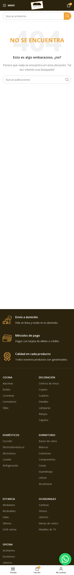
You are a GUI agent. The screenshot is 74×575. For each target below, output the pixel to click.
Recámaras (45, 484)
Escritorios (9, 556)
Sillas (5, 408)
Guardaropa (46, 471)
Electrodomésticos (13, 447)
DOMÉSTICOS (11, 435)
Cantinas (44, 505)
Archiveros (9, 550)
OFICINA (8, 544)
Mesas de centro (48, 523)
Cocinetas (8, 395)
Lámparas (44, 408)
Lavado (7, 459)
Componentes (47, 459)
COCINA (7, 377)
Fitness (43, 511)
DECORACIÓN (47, 377)
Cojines (43, 389)
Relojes (43, 414)
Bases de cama (48, 441)
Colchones (45, 453)
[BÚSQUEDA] (67, 16)
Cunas (42, 465)
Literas (43, 477)
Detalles (43, 401)
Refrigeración (10, 465)
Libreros (43, 517)
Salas (6, 517)
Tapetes (43, 420)
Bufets (6, 389)
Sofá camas (10, 529)
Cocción (7, 441)
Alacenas (8, 383)
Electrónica (9, 453)
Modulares (9, 505)
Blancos (43, 447)
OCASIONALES (47, 499)
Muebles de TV (47, 529)
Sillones (7, 523)
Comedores (9, 401)
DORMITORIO (47, 435)
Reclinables (9, 511)
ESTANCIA (9, 499)
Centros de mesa (49, 383)
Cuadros (43, 395)
